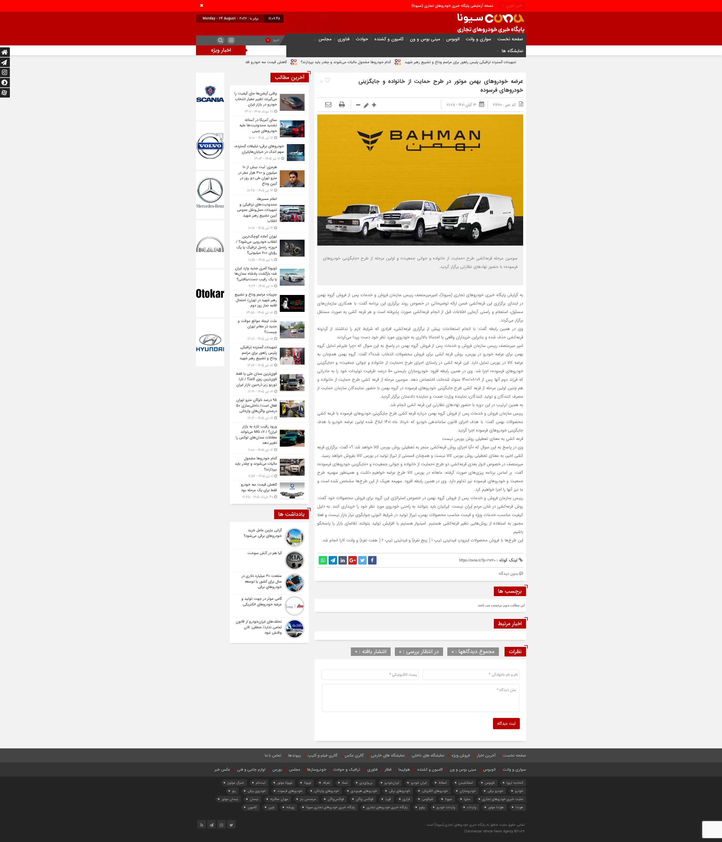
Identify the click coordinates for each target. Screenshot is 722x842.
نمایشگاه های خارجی (388, 755)
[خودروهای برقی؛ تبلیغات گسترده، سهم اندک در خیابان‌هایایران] (269, 152)
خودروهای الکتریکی (435, 790)
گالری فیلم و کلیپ (323, 755)
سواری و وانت (478, 39)
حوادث (362, 39)
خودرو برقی (495, 790)
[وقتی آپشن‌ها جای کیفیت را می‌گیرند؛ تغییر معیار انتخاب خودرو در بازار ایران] (269, 102)
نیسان (254, 799)
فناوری (344, 39)
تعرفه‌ (326, 782)
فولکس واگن (364, 799)
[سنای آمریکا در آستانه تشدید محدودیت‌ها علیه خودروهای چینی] (269, 129)
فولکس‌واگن (336, 799)
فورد (388, 799)
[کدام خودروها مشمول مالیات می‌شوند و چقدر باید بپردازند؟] (269, 467)
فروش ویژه (461, 755)
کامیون (252, 807)
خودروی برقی (257, 790)
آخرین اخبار (486, 755)
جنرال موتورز (235, 782)
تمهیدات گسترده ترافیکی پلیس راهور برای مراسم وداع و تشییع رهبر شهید (519, 62)
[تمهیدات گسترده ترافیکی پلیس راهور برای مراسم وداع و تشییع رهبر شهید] (269, 356)
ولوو (422, 807)
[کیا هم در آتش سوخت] (269, 560)
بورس (277, 769)
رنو (234, 790)
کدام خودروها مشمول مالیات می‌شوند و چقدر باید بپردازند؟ (404, 62)
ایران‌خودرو (391, 782)
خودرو (519, 790)
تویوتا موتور (284, 782)
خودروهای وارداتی (326, 790)
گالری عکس (354, 755)
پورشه (290, 807)
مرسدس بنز (308, 799)
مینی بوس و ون (425, 39)
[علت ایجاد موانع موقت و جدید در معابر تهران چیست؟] (269, 330)
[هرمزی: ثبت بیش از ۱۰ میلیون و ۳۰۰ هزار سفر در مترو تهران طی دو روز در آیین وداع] (269, 179)
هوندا (519, 807)
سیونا (448, 799)
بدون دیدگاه (508, 573)
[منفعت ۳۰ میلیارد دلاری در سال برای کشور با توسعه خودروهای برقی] (269, 583)
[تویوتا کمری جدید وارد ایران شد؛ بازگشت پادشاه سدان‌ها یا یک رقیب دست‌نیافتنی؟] (269, 277)
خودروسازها (316, 769)
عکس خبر (222, 769)
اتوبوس (452, 39)
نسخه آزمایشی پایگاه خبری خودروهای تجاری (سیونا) (452, 6)
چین (271, 807)
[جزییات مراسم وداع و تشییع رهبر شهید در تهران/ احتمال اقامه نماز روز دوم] (269, 303)
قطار (388, 769)
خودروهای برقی (399, 790)
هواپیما (404, 769)
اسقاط (443, 782)
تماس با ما (273, 755)
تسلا (345, 782)
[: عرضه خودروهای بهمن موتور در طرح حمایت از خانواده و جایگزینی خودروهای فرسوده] (328, 105)
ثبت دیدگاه (506, 723)
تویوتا (307, 782)
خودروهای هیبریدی (364, 790)
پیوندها (294, 755)
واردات (471, 807)
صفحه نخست (510, 39)
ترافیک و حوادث (346, 769)
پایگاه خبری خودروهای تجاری (387, 807)
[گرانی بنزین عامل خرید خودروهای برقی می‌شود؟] (269, 537)
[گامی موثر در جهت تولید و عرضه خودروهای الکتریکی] (269, 606)
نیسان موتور (230, 799)
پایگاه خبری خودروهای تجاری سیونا (330, 807)
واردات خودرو (446, 807)
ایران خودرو (419, 782)
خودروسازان (468, 790)
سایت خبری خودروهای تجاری (502, 799)
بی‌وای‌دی (366, 782)
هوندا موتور (496, 807)
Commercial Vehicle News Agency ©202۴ (494, 831)
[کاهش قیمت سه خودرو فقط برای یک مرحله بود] (269, 490)
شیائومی (427, 799)
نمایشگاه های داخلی (428, 755)
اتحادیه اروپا (515, 782)
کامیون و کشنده (389, 39)
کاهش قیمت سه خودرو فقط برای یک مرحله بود (308, 62)
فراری (406, 799)
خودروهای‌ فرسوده (290, 790)
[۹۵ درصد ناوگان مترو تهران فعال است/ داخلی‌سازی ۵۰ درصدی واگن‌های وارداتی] (269, 409)
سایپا (467, 799)
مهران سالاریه (279, 799)
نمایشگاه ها (512, 50)
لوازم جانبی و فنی (251, 769)
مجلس (324, 39)
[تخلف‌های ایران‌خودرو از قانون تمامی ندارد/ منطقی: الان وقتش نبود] (269, 628)
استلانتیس (466, 782)
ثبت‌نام (260, 782)
